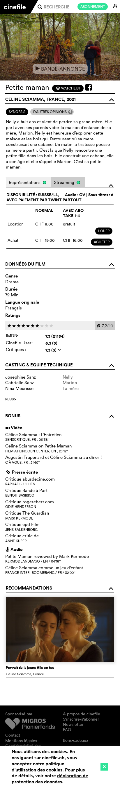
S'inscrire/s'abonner (81, 719)
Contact (12, 735)
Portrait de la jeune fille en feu (30, 667)
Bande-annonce (60, 69)
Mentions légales (21, 740)
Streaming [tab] (64, 182)
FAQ (67, 729)
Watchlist (68, 88)
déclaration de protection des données (50, 779)
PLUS (10, 399)
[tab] (17, 111)
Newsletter (73, 724)
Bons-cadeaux (75, 740)
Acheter (102, 241)
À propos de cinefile (81, 714)
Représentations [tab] (25, 182)
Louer (104, 230)
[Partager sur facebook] (88, 87)
